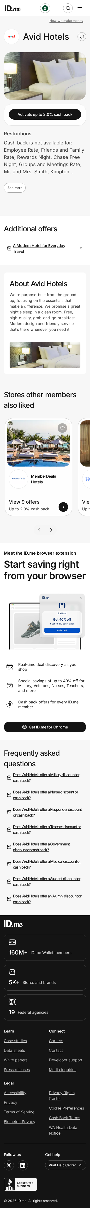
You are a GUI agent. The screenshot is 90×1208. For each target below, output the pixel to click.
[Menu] (80, 8)
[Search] (68, 8)
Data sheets (14, 1050)
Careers (56, 1040)
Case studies (15, 1040)
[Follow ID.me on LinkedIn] (23, 1165)
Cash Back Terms (64, 1117)
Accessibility (15, 1092)
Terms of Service (19, 1112)
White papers (16, 1060)
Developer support (65, 1060)
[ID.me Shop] (16, 8)
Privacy (10, 1102)
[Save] (62, 428)
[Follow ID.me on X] (9, 1165)
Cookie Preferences (66, 1108)
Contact (56, 1050)
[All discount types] (45, 8)
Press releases (17, 1069)
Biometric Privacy (19, 1121)
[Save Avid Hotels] (82, 36)
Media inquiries (62, 1069)
